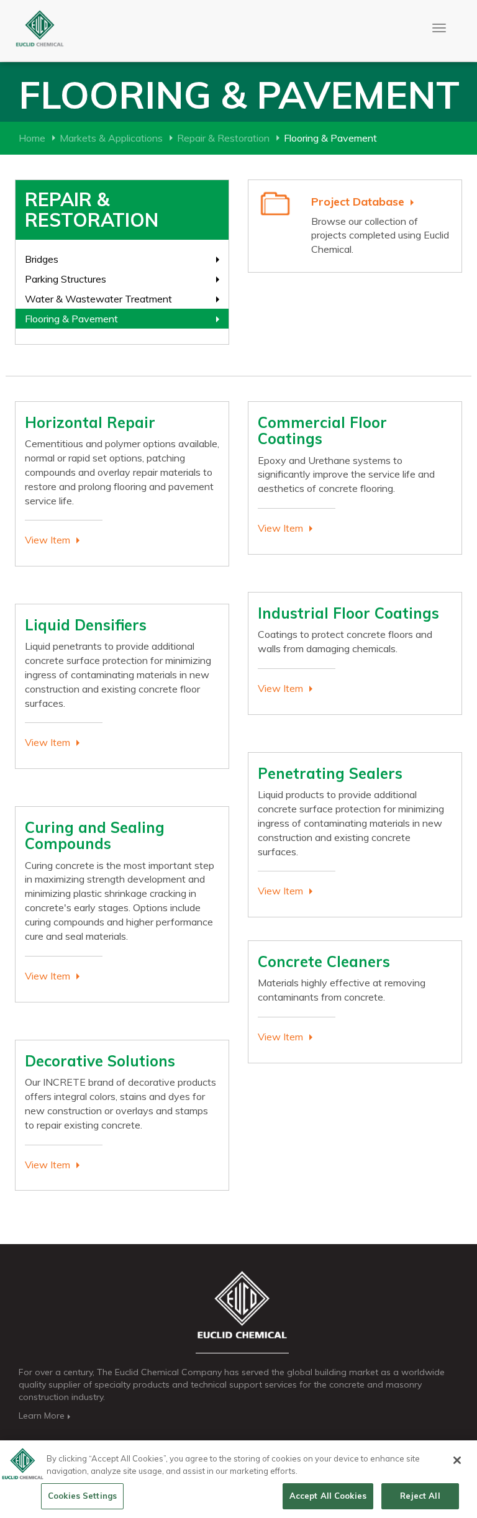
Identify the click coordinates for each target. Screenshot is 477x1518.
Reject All (420, 1496)
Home (32, 138)
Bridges (41, 259)
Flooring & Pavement (71, 318)
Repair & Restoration (223, 138)
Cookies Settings (82, 1496)
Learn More (42, 1415)
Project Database (357, 201)
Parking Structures (65, 279)
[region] (238, 1479)
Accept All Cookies (327, 1496)
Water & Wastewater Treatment (98, 299)
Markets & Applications (111, 138)
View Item (47, 540)
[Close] (457, 1460)
